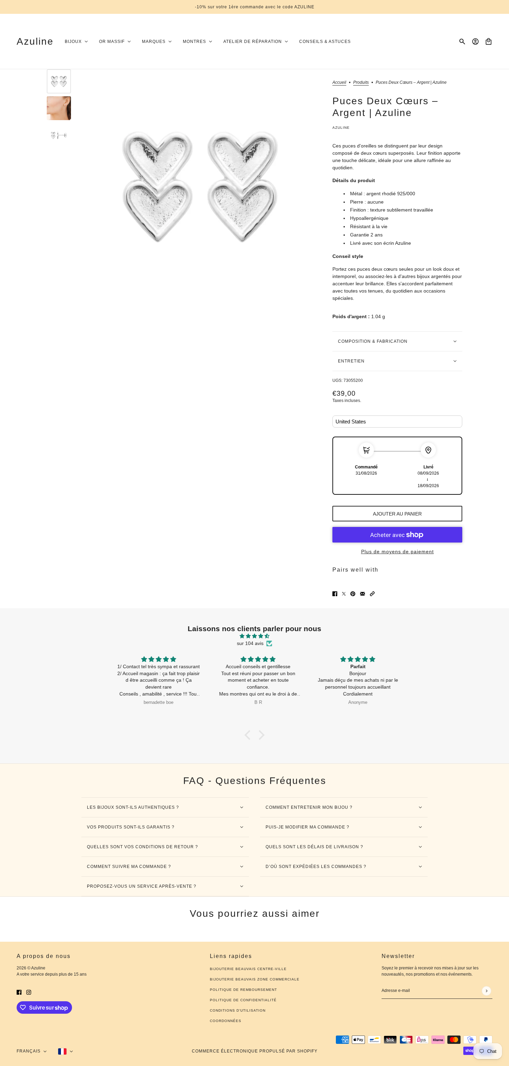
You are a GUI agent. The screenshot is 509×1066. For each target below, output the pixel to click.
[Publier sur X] (343, 593)
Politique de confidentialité (243, 1000)
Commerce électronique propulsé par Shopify (255, 1051)
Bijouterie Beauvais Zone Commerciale (255, 979)
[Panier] (488, 41)
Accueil (339, 82)
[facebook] (19, 992)
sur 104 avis (250, 643)
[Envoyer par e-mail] (362, 593)
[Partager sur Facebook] (335, 593)
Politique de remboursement (243, 990)
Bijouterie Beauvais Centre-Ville (248, 969)
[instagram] (29, 992)
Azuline (341, 127)
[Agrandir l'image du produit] (200, 187)
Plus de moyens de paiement (397, 551)
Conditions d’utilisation (238, 1010)
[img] (254, 636)
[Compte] (475, 41)
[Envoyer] (486, 990)
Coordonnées (225, 1021)
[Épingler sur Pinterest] (353, 593)
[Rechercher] (462, 41)
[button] (372, 593)
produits (361, 82)
